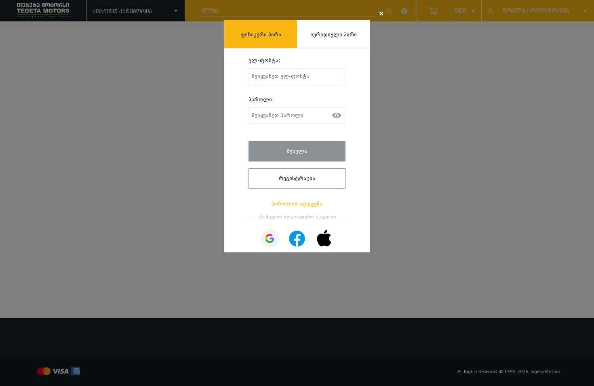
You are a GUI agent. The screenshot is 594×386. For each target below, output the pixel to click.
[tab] (260, 34)
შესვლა (297, 151)
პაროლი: (261, 99)
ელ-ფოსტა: (264, 60)
